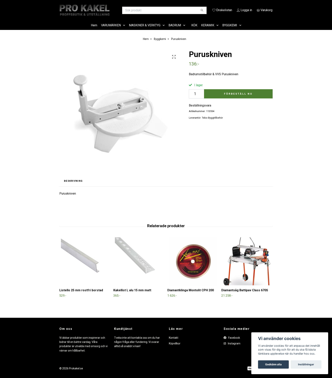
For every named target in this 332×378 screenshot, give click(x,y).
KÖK (194, 30)
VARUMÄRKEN (111, 30)
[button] (125, 30)
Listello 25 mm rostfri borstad (81, 296)
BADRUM (174, 30)
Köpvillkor (174, 348)
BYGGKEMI (229, 30)
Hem (94, 30)
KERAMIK (207, 30)
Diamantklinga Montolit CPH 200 (190, 296)
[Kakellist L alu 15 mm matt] (138, 267)
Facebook (234, 343)
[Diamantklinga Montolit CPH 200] (192, 267)
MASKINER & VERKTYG (144, 30)
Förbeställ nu (238, 99)
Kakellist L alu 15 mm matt (132, 296)
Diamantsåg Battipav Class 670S (244, 296)
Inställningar (306, 364)
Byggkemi (160, 44)
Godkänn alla (273, 364)
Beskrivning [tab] (73, 186)
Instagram (233, 348)
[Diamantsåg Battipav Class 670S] (246, 267)
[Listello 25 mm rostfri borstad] (84, 267)
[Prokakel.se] (113, 10)
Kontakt (173, 343)
